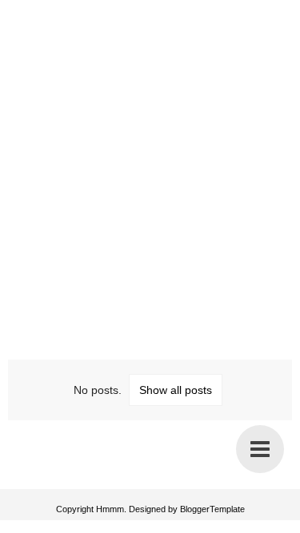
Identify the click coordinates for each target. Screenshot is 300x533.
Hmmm (110, 509)
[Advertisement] (150, 162)
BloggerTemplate (212, 509)
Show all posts (175, 390)
